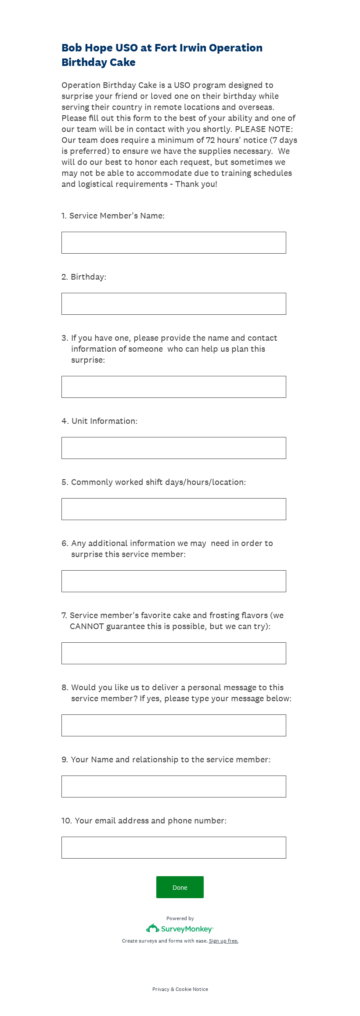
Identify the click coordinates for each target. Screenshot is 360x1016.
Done (180, 887)
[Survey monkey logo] (180, 928)
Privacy (160, 989)
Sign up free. (223, 940)
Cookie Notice (192, 989)
